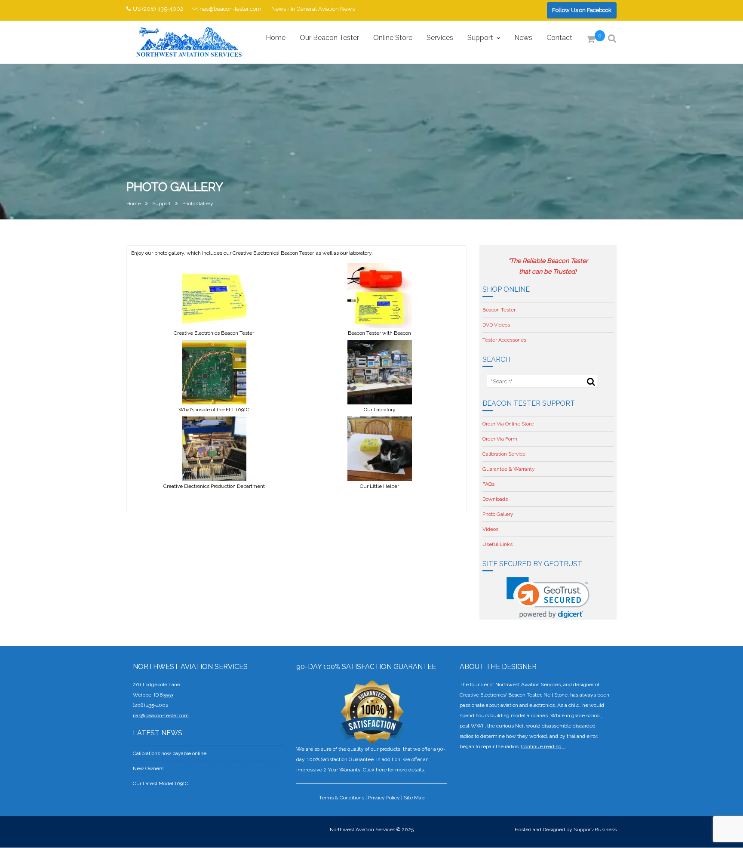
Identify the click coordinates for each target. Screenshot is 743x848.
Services (440, 38)
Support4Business (595, 829)
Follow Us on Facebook (581, 10)
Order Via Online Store (508, 424)
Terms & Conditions (341, 798)
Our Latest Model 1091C (160, 783)
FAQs (488, 484)
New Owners (148, 768)
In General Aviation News (323, 9)
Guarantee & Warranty (508, 469)
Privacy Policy (384, 798)
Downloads (495, 499)
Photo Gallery (497, 514)
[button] (548, 598)
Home (276, 38)
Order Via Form (499, 439)
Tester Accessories (504, 340)
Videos (490, 529)
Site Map (414, 798)
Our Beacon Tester (329, 38)
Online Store (392, 38)
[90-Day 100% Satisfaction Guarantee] (371, 711)
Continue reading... (543, 746)
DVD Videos (496, 325)
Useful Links (497, 544)
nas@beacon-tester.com (230, 9)
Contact (559, 38)
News (523, 38)
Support (480, 38)
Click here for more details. (394, 770)
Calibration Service (503, 454)
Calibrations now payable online (169, 753)
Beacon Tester (499, 310)
